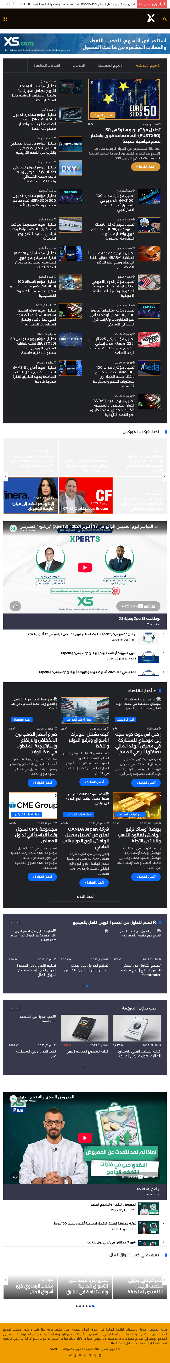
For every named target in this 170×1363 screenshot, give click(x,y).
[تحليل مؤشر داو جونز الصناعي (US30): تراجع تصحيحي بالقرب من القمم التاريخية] (70, 144)
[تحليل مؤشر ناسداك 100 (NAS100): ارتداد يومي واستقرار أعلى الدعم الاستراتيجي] (149, 196)
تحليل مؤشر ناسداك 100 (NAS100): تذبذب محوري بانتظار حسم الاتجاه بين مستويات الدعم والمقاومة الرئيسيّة (114, 377)
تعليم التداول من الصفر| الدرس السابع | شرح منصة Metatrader (141, 970)
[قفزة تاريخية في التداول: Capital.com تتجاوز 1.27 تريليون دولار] (140, 495)
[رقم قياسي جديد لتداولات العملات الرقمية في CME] (140, 457)
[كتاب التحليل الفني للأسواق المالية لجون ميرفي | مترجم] (137, 1028)
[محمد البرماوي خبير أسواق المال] (30, 1280)
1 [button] (86, 986)
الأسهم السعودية (110, 65)
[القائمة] (5, 20)
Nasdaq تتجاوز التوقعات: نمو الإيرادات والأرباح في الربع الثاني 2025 (86, 504)
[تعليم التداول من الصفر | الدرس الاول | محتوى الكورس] (84, 942)
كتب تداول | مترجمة (139, 1008)
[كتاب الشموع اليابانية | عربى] (84, 1028)
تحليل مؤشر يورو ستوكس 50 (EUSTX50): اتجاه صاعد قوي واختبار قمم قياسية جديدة (125, 135)
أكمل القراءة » (145, 166)
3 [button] (86, 1306)
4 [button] (83, 1306)
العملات (79, 65)
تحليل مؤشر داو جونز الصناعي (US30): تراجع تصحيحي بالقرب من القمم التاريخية (33, 148)
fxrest (53, 1349)
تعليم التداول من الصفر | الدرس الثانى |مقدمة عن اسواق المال (36, 970)
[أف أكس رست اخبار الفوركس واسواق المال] (150, 18)
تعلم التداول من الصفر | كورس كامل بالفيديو (113, 922)
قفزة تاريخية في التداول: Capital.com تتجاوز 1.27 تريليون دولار (144, 504)
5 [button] (80, 1306)
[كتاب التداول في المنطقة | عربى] (32, 1028)
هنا (113, 1343)
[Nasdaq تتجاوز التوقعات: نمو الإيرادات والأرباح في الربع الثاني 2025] (85, 495)
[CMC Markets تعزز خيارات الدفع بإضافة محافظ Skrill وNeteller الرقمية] (31, 457)
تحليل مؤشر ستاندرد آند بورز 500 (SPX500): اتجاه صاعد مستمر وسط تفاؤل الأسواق (34, 200)
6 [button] (77, 1306)
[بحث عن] (165, 20)
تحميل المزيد (85, 896)
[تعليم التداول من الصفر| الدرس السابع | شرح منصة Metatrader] (137, 942)
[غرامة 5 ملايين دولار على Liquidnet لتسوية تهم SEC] (31, 495)
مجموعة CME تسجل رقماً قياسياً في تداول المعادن (36, 835)
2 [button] (83, 986)
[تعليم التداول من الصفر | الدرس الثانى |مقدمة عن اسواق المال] (32, 942)
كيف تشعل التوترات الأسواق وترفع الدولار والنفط (89, 740)
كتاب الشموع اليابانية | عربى (86, 1051)
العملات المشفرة (47, 65)
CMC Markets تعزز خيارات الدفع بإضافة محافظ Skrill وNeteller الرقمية (33, 465)
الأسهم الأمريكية (148, 65)
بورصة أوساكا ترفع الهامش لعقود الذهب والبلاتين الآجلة (139, 835)
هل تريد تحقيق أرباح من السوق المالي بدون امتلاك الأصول (98, 4)
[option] (85, 476)
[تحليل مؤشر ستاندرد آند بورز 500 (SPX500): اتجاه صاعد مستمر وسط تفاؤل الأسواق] (70, 196)
